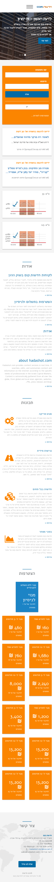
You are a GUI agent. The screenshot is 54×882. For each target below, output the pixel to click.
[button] (27, 275)
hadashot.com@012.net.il (41, 849)
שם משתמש (40, 69)
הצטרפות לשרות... (40, 115)
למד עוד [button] (44, 40)
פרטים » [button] (48, 295)
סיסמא (43, 81)
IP (27, 106)
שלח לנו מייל (27, 864)
